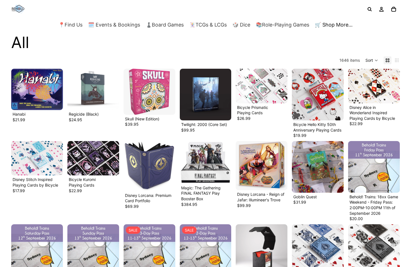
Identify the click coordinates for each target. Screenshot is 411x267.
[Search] (369, 9)
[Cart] (394, 9)
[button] (371, 60)
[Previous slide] (73, 89)
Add (171, 106)
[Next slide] (113, 89)
